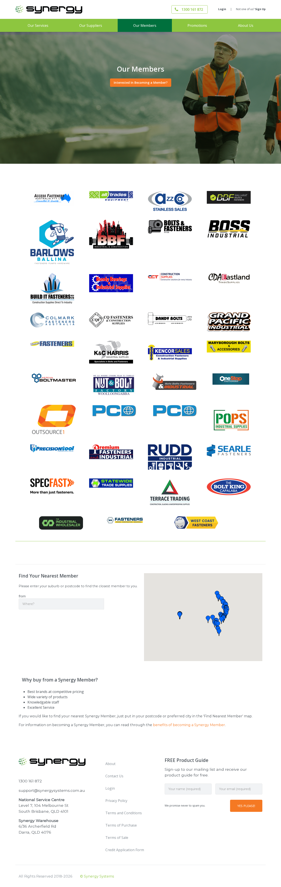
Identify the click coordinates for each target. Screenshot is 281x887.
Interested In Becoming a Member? (141, 82)
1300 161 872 (192, 9)
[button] (212, 618)
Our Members (144, 25)
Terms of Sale (116, 837)
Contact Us (114, 776)
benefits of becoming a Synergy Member (189, 725)
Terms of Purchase (121, 825)
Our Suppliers (90, 25)
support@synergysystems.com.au (52, 790)
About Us (245, 25)
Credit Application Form (124, 849)
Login (222, 9)
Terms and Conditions (123, 813)
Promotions (197, 25)
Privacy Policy (116, 800)
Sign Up (260, 9)
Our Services (38, 25)
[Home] (57, 9)
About (110, 763)
